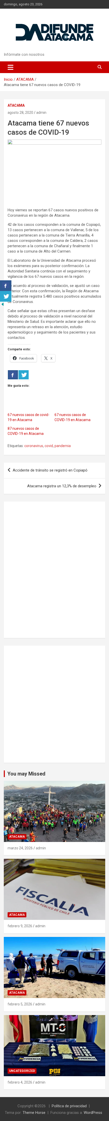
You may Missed (26, 774)
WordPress (93, 1112)
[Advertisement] (54, 704)
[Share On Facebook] (13, 374)
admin (41, 112)
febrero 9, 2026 (20, 926)
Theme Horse (34, 1112)
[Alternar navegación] (10, 67)
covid (49, 446)
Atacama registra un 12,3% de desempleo (61, 486)
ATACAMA (16, 105)
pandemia (63, 446)
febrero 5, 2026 (20, 1004)
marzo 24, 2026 (20, 848)
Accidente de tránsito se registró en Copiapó (50, 470)
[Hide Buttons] (2, 304)
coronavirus (33, 446)
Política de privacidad (69, 1106)
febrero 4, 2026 (20, 1082)
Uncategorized (22, 1071)
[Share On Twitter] (24, 374)
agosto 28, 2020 (20, 112)
